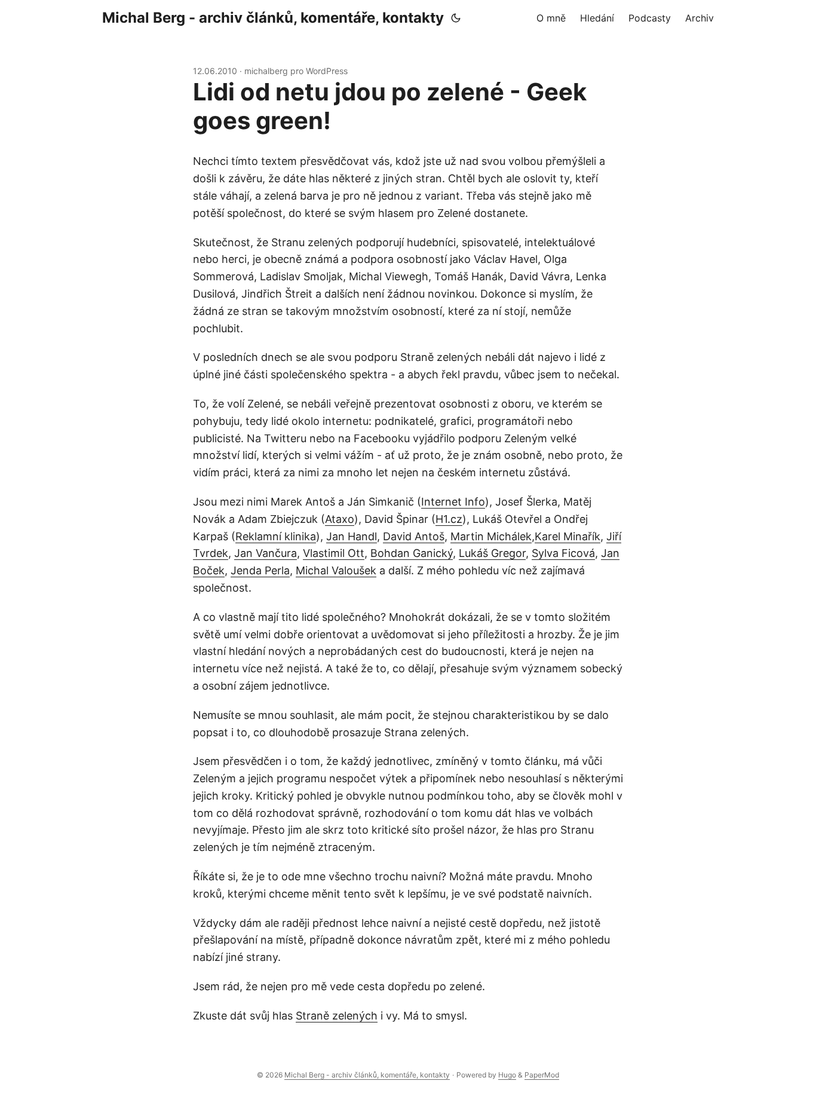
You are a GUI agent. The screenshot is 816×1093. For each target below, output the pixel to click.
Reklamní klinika (275, 536)
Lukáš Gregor (492, 553)
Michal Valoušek (336, 570)
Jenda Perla (260, 570)
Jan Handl (351, 536)
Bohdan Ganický (411, 553)
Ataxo (339, 519)
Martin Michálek (491, 536)
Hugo (507, 1074)
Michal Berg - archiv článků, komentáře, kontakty (273, 17)
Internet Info (453, 501)
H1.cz (448, 519)
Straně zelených (337, 1015)
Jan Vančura (265, 553)
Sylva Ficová (563, 553)
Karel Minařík (567, 536)
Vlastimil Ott (333, 553)
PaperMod (541, 1074)
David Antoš (413, 536)
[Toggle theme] (456, 18)
